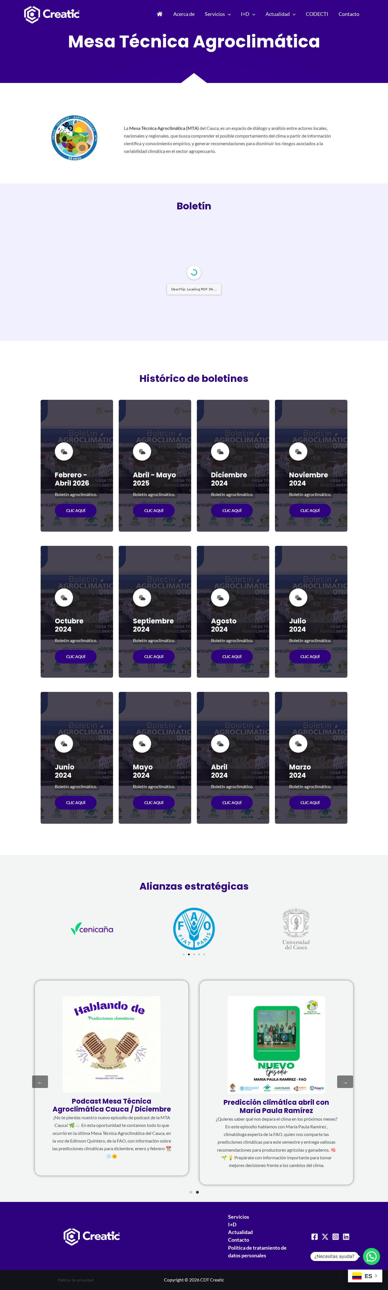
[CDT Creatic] (52, 13)
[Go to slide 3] (194, 1142)
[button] (35, 1116)
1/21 (160, 513)
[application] (228, 14)
